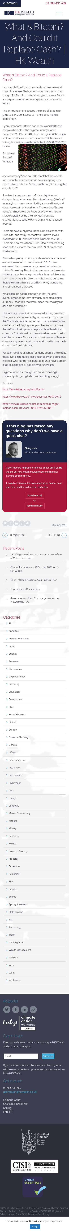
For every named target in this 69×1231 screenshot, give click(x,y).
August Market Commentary (25, 589)
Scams (12, 896)
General (13, 745)
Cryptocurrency (17, 676)
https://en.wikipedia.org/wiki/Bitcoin (23, 389)
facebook (16, 1011)
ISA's (11, 790)
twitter (7, 1011)
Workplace (14, 980)
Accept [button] (35, 1226)
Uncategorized (16, 942)
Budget (13, 653)
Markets (13, 821)
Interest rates (15, 775)
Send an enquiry (35, 505)
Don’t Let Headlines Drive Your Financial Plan (33, 580)
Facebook (11, 523)
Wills (11, 965)
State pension (16, 912)
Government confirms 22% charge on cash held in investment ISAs (35, 600)
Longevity (14, 805)
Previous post (18, 535)
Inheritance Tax (17, 760)
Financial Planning (18, 737)
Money (12, 828)
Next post (54, 535)
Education (14, 692)
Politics (12, 843)
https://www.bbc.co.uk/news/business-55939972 (31, 396)
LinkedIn (16, 523)
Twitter (5, 523)
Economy (14, 684)
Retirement (14, 874)
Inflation (13, 752)
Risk (11, 881)
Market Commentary (19, 813)
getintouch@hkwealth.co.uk (19, 1091)
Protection (14, 866)
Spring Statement (18, 904)
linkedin (25, 1011)
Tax (11, 919)
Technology (15, 927)
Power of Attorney (18, 851)
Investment (15, 783)
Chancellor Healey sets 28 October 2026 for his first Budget (34, 569)
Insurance (14, 767)
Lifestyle (13, 798)
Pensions (14, 836)
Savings (13, 889)
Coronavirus (15, 669)
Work (11, 972)
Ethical (12, 722)
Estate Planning (17, 714)
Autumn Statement (19, 638)
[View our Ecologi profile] (27, 1023)
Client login (10, 3)
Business (13, 661)
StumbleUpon (27, 523)
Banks (12, 646)
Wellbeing (14, 957)
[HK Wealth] (18, 13)
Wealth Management (20, 950)
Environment (15, 699)
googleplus (34, 1011)
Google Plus (22, 523)
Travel (12, 934)
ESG (11, 707)
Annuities (14, 631)
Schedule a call (34, 495)
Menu (59, 13)
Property (13, 859)
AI (10, 623)
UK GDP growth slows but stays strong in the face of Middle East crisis (36, 556)
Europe (13, 729)
